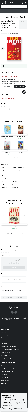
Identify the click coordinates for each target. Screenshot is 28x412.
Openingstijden (4, 337)
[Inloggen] (22, 2)
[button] (2, 11)
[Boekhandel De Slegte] (9, 2)
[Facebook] (12, 312)
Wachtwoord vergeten (6, 355)
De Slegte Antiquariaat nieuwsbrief (9, 391)
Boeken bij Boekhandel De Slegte (8, 371)
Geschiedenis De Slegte (6, 365)
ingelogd (21, 286)
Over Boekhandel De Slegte (8, 362)
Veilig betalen (4, 374)
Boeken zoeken (4, 332)
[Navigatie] (2, 3)
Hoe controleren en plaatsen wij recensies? (11, 290)
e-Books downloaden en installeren (9, 346)
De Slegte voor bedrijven (6, 358)
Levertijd (3, 340)
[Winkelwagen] (25, 2)
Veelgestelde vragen (19, 319)
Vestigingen (3, 383)
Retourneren (4, 343)
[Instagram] (15, 312)
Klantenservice (5, 326)
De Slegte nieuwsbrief (6, 389)
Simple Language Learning (8, 30)
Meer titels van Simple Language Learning (14, 233)
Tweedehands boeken (14, 10)
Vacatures (3, 386)
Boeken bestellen (5, 329)
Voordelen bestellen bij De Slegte (8, 368)
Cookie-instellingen (18, 408)
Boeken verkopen (5, 335)
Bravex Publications (16, 170)
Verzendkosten (4, 377)
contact (5, 317)
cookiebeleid (9, 405)
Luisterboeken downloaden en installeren (10, 349)
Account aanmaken (5, 352)
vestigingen (7, 318)
